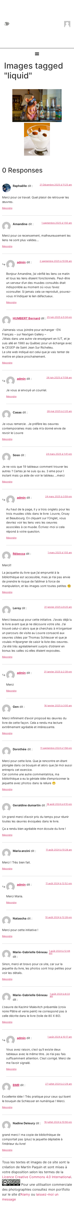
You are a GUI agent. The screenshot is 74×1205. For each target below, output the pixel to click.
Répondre (7, 208)
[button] (37, 53)
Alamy (25, 1194)
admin (21, 262)
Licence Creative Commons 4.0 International (36, 1177)
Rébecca (19, 553)
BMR (16, 1085)
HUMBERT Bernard (26, 318)
